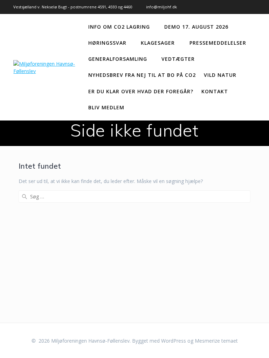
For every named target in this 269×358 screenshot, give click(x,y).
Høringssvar (107, 42)
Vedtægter (178, 59)
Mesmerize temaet (216, 340)
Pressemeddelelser (217, 42)
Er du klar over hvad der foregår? (140, 91)
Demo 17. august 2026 (196, 26)
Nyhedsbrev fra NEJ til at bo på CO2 (142, 75)
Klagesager (158, 42)
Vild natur (220, 75)
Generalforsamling (117, 59)
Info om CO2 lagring (119, 26)
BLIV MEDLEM (106, 107)
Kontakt (214, 91)
